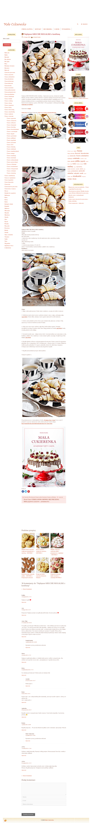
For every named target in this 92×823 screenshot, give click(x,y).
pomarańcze (74, 171)
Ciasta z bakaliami (9, 96)
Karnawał (33, 497)
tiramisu (69, 176)
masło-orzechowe (71, 169)
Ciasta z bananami (11, 125)
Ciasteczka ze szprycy (10, 188)
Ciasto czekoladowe (82, 156)
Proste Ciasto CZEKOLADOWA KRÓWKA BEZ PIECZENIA (41, 499)
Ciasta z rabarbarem (10, 175)
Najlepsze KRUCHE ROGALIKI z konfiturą (42, 34)
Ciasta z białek (8, 98)
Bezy (6, 63)
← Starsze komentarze (27, 589)
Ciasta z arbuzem (11, 123)
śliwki (74, 179)
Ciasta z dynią (8, 103)
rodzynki (76, 173)
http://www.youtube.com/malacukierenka (47, 112)
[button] (84, 24)
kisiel (71, 163)
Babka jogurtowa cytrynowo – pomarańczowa (36, 501)
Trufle (6, 239)
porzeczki (82, 171)
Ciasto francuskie (9, 182)
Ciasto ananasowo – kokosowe (76, 203)
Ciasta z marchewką (10, 112)
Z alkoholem (8, 248)
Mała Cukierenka (49, 820)
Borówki (77, 153)
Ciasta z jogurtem (9, 105)
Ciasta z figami (10, 133)
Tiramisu (7, 237)
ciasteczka (61, 497)
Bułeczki (7, 70)
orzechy (69, 171)
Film (30, 497)
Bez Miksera (47, 29)
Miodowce (7, 215)
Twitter (25, 491)
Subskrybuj (24, 112)
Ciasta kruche (8, 85)
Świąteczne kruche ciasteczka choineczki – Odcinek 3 (41, 575)
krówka (78, 163)
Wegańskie (7, 243)
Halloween (7, 195)
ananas (75, 151)
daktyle (85, 158)
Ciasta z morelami (11, 158)
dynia (69, 161)
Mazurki (7, 213)
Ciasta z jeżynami (11, 142)
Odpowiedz (24, 602)
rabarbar (70, 173)
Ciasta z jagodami (11, 140)
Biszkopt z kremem (9, 66)
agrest (72, 151)
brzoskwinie (85, 153)
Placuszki (7, 226)
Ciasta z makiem (9, 114)
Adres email (6, 38)
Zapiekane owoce (9, 245)
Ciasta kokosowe (9, 83)
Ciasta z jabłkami (11, 138)
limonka (81, 163)
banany (79, 150)
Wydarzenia (66, 29)
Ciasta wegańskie (9, 180)
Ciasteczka (26, 497)
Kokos (6, 202)
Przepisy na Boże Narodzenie (41, 497)
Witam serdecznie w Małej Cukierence (78, 98)
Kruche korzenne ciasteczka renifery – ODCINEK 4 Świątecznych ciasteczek (28, 575)
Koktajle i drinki (9, 204)
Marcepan (7, 210)
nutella (81, 169)
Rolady (6, 230)
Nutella (6, 217)
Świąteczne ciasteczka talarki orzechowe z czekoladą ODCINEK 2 (56, 575)
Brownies (7, 68)
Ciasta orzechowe (9, 88)
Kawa (6, 197)
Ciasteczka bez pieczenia (11, 186)
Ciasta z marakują (11, 155)
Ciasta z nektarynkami (12, 160)
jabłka (77, 161)
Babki (6, 55)
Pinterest (28, 491)
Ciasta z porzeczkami (12, 162)
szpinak (85, 173)
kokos (74, 164)
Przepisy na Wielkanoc (51, 497)
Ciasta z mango (11, 153)
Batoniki (7, 57)
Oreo (6, 219)
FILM (29, 108)
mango (75, 166)
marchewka (79, 166)
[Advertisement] (46, 10)
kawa (69, 164)
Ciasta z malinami (11, 149)
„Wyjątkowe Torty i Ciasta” (50, 420)
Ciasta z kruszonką (9, 109)
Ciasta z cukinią (9, 101)
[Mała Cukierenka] (15, 24)
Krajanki (7, 206)
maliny (70, 166)
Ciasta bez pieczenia (10, 72)
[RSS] (5, 820)
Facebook (23, 491)
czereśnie (82, 158)
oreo (84, 169)
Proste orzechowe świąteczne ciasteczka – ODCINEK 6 (41, 551)
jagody (82, 161)
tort (71, 176)
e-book (56, 29)
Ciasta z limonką (11, 147)
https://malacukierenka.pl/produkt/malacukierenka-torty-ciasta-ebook (37, 423)
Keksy (6, 199)
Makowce (7, 208)
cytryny (70, 158)
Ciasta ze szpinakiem (10, 178)
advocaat (69, 151)
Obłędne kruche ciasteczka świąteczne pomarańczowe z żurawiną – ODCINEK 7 (28, 551)
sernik (81, 173)
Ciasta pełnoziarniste (10, 90)
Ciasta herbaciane (9, 81)
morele (77, 169)
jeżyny (87, 161)
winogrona (84, 176)
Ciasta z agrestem (11, 118)
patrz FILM (24, 317)
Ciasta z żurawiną (11, 173)
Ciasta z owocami (9, 116)
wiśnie (70, 179)
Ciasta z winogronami (12, 168)
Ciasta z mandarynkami (13, 151)
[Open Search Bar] (77, 24)
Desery (6, 191)
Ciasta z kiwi (10, 144)
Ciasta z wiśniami (11, 171)
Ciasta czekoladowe (10, 77)
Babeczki (7, 53)
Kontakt (38, 29)
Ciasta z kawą (8, 107)
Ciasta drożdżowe (9, 79)
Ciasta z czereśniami (12, 131)
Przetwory (7, 228)
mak (85, 163)
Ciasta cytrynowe (9, 74)
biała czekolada (71, 153)
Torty (6, 241)
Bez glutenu (8, 59)
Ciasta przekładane (9, 94)
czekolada (76, 158)
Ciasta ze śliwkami (11, 164)
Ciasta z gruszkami (11, 136)
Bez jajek (7, 61)
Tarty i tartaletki (9, 234)
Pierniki (7, 223)
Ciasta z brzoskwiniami (13, 129)
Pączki (6, 221)
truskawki (77, 176)
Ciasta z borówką (11, 127)
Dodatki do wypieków (10, 193)
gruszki (73, 161)
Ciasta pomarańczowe (10, 92)
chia (68, 155)
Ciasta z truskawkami (12, 166)
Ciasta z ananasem (11, 120)
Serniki (6, 232)
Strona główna (27, 29)
